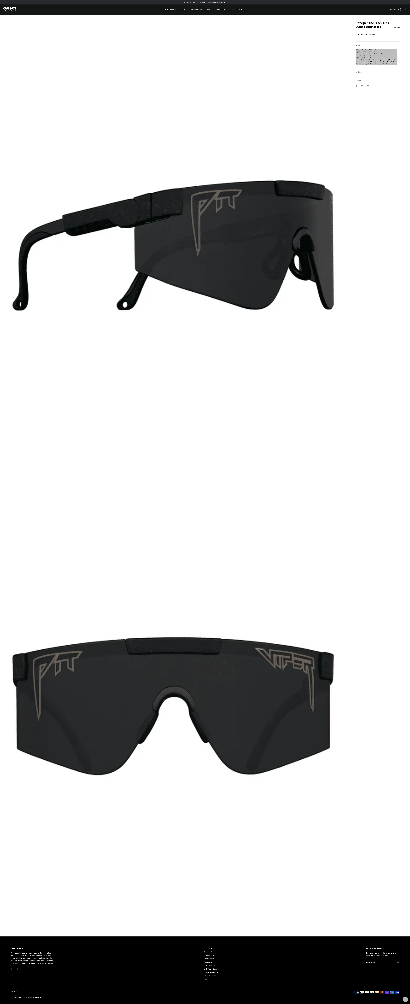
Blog (205, 979)
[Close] (48, 963)
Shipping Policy (209, 955)
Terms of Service (210, 952)
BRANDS (239, 10)
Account (392, 10)
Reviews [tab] (359, 72)
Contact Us (208, 948)
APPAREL (209, 10)
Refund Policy (209, 959)
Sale (231, 10)
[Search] (400, 9)
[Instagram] (29, 996)
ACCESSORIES (221, 10)
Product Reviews (210, 976)
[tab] (378, 58)
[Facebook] (24, 996)
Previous (359, 80)
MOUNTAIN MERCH (196, 10)
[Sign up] (398, 962)
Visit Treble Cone (210, 969)
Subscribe (26, 989)
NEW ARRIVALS (170, 10)
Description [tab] (360, 45)
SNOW (182, 10)
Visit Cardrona (209, 965)
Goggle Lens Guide (211, 972)
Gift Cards (208, 962)
